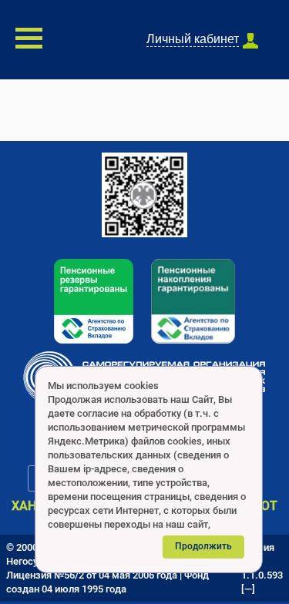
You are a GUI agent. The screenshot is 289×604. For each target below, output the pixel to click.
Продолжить (203, 546)
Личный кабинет (192, 39)
